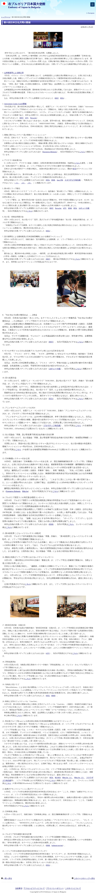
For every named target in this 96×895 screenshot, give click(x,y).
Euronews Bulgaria (50, 152)
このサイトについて (73, 888)
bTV (26, 118)
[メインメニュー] (92, 4)
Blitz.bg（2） (79, 777)
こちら (82, 152)
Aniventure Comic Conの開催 (15, 104)
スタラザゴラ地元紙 (72, 180)
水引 (74, 169)
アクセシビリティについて (34, 888)
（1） (17, 183)
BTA (62, 98)
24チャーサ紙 (84, 208)
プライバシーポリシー (55, 888)
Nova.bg (33, 118)
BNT (57, 98)
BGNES (58, 777)
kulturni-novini (57, 845)
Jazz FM (60, 180)
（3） (29, 183)
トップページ (5, 17)
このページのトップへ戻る (84, 878)
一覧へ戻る (7, 878)
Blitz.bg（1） (67, 777)
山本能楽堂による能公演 (14, 73)
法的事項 (18, 888)
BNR (53, 180)
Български (91, 13)
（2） (23, 183)
